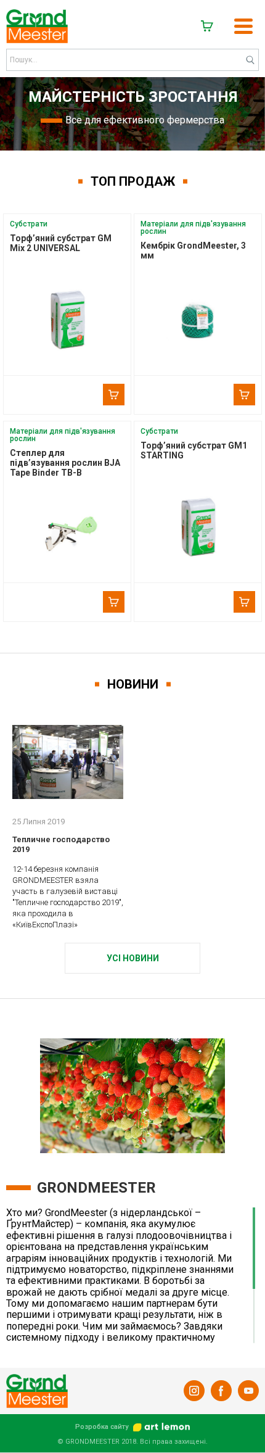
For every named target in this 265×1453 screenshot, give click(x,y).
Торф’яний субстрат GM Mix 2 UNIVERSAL (61, 243)
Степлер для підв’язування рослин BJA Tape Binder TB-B (65, 463)
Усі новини (133, 958)
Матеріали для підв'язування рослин (193, 228)
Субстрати (28, 224)
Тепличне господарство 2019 (61, 844)
